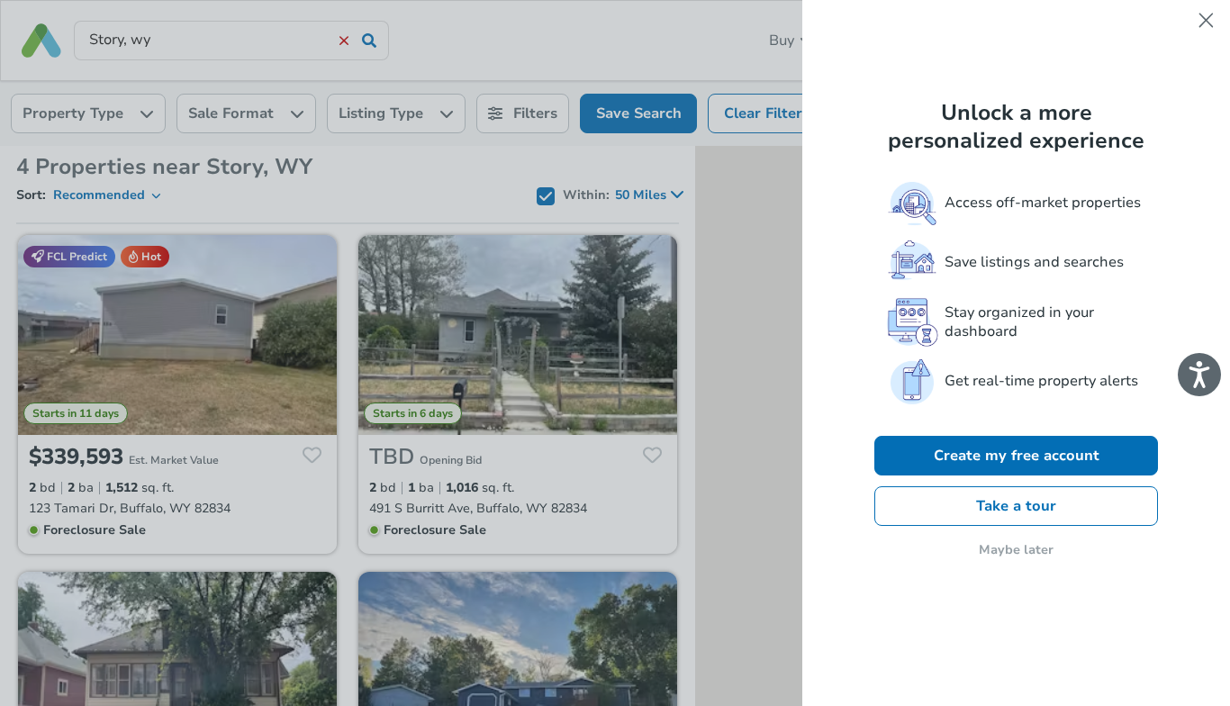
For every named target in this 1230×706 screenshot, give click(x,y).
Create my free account (1016, 456)
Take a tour (1016, 506)
